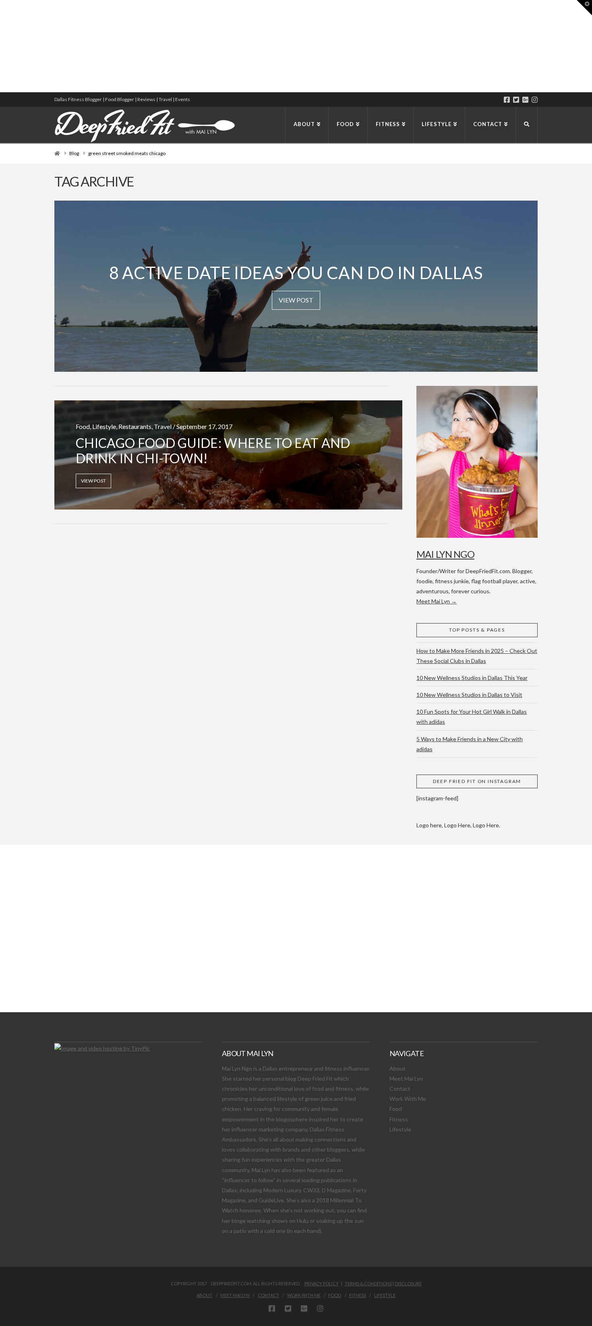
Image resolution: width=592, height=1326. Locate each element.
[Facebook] (507, 99)
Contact (399, 1088)
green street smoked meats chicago (127, 153)
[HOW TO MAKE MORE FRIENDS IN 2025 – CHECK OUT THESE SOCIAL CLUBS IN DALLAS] (0, 46)
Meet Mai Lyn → (436, 601)
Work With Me (407, 1098)
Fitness (398, 1119)
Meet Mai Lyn (406, 1078)
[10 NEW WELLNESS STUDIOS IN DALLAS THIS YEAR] (1, 46)
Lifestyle (400, 1129)
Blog (74, 153)
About (397, 1068)
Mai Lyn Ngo (445, 554)
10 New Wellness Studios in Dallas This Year (472, 677)
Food (395, 1108)
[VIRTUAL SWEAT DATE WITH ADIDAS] (2, 46)
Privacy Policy (321, 1283)
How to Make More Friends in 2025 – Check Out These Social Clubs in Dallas (476, 655)
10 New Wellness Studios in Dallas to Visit (469, 694)
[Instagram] (535, 99)
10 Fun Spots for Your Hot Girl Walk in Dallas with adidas (471, 716)
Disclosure (408, 1283)
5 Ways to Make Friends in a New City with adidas (469, 744)
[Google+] (525, 99)
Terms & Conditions (368, 1283)
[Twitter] (516, 99)
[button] (584, 7)
